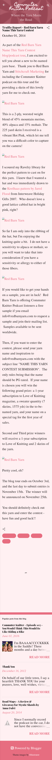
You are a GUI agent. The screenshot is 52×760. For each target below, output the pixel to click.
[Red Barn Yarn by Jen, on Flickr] (13, 103)
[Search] (48, 5)
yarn (6, 541)
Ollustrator (34, 754)
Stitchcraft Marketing (30, 71)
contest (23, 536)
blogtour (9, 536)
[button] (48, 28)
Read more (39, 656)
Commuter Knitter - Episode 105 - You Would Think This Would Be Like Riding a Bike (22, 628)
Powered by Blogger (27, 748)
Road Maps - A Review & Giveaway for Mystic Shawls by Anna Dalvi (20, 705)
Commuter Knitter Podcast (26, 7)
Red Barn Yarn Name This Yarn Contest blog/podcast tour (21, 50)
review (36, 536)
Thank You (8, 666)
